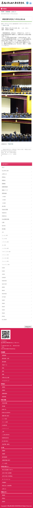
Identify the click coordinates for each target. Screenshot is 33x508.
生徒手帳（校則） (6, 444)
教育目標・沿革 (5, 358)
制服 (3, 374)
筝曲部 (3, 300)
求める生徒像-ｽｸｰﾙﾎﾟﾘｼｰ (7, 469)
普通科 (3, 387)
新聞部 (3, 287)
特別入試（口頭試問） (7, 485)
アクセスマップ (5, 380)
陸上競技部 (4, 319)
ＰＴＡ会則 (4, 463)
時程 (3, 368)
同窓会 (4, 177)
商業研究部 (4, 280)
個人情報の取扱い (5, 441)
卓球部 (3, 274)
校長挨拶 (4, 355)
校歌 (3, 371)
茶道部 (3, 309)
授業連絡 (4, 193)
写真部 (3, 267)
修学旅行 (4, 225)
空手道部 (4, 296)
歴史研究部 (4, 293)
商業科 (4, 180)
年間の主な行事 (5, 377)
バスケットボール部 (6, 251)
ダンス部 (4, 245)
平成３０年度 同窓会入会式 (24, 149)
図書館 (4, 183)
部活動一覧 (4, 409)
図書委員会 (4, 216)
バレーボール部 (5, 258)
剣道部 (3, 271)
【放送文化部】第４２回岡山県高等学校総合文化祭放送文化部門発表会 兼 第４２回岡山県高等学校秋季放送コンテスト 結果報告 (8, 152)
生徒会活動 (5, 209)
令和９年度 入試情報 (6, 473)
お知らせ (4, 25)
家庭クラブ (5, 190)
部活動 (4, 229)
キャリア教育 (4, 418)
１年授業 (4, 196)
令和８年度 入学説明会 (7, 476)
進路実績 (4, 396)
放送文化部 (4, 283)
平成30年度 (10, 144)
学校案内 (4, 482)
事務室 (3, 495)
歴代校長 (4, 361)
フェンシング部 (5, 261)
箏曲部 (3, 303)
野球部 (3, 316)
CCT (3, 167)
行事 (8, 25)
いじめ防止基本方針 (5, 434)
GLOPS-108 (5, 170)
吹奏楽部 (4, 277)
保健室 (3, 453)
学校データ (4, 364)
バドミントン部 (5, 254)
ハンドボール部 (5, 248)
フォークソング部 (5, 264)
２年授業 (4, 199)
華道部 (3, 313)
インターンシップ (5, 428)
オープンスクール (6, 479)
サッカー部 (4, 238)
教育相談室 (4, 457)
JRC (3, 232)
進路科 (3, 501)
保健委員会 (4, 212)
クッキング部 (5, 235)
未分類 (4, 206)
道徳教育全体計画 (5, 437)
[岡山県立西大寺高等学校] (16, 2)
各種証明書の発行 (6, 460)
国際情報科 (5, 187)
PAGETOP (28, 326)
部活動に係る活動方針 (6, 412)
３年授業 (4, 203)
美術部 (3, 306)
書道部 (3, 290)
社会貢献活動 (5, 219)
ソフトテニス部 (5, 241)
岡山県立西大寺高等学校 (14, 506)
